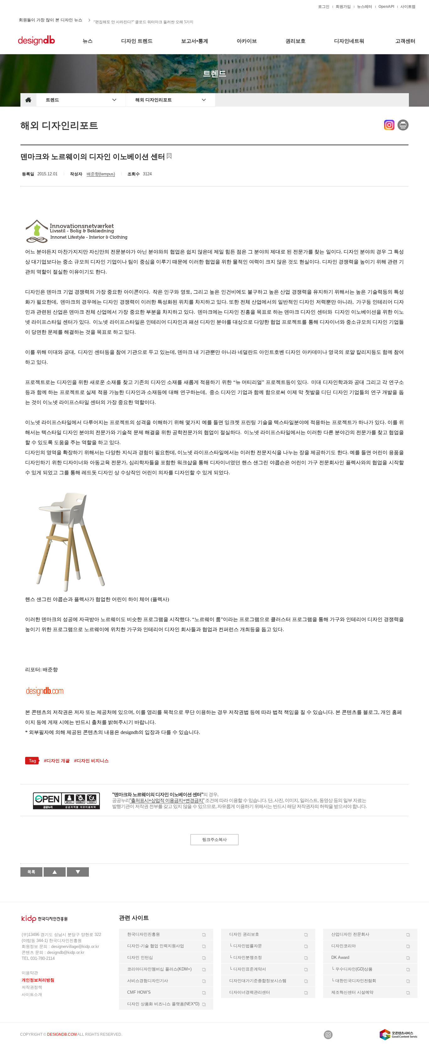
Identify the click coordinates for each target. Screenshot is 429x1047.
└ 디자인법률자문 (245, 945)
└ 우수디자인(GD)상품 (351, 969)
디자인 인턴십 (140, 957)
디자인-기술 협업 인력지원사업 (155, 945)
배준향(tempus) (101, 174)
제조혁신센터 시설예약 (352, 992)
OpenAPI (386, 6)
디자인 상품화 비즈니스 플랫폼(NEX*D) (163, 1004)
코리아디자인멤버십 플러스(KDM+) (159, 969)
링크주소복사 (214, 839)
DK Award (340, 957)
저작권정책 (32, 987)
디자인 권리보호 (244, 934)
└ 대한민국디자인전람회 (353, 980)
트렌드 (52, 99)
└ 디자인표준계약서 (247, 969)
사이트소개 (32, 994)
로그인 (323, 6)
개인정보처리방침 (38, 980)
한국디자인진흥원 (34, 6)
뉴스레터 (364, 6)
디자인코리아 (343, 945)
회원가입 (343, 6)
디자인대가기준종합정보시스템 (257, 980)
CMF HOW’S (139, 992)
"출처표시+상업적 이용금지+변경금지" (167, 800)
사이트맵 (407, 6)
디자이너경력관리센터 (249, 992)
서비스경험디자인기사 (147, 980)
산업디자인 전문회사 (350, 934)
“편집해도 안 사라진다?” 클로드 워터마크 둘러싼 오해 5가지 (143, 20)
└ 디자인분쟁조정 (245, 957)
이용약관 (30, 972)
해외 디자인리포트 (153, 99)
